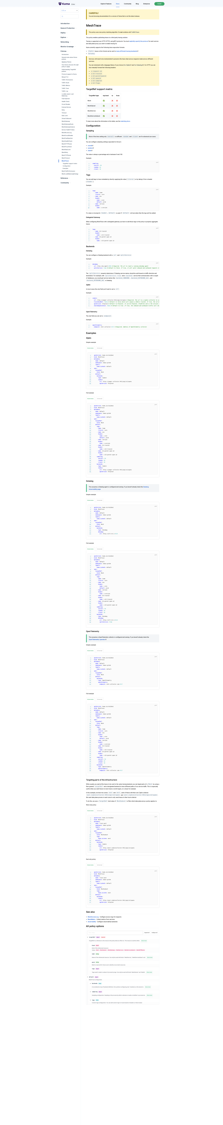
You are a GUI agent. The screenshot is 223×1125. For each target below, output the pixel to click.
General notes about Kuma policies (69, 58)
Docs (117, 4)
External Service (66, 107)
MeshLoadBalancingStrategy (70, 174)
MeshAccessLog (67, 132)
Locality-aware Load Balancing (68, 95)
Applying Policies (66, 62)
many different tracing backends (126, 51)
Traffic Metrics (66, 85)
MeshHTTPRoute (67, 144)
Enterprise (146, 4)
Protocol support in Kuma (69, 74)
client (89, 150)
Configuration (66, 166)
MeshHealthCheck (67, 141)
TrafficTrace (135, 32)
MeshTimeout (66, 158)
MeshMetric (91, 919)
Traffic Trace (65, 88)
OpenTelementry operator (97, 639)
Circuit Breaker (66, 104)
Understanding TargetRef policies (69, 70)
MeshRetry (65, 152)
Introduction (65, 54)
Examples (65, 168)
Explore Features (106, 4)
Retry (63, 110)
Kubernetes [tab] (90, 348)
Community (127, 4)
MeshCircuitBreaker (67, 135)
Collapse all (154, 932)
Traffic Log (65, 91)
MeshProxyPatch (67, 146)
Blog (137, 4)
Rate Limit (65, 115)
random (90, 148)
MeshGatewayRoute (67, 124)
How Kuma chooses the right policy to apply (70, 65)
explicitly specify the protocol (138, 41)
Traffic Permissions (67, 80)
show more (144, 940)
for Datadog (138, 65)
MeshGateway (66, 121)
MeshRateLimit (66, 149)
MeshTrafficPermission (68, 171)
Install (159, 4)
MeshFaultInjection (67, 138)
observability (92, 922)
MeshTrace (65, 161)
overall (90, 145)
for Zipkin (127, 65)
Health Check (65, 101)
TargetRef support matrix (70, 163)
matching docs (125, 121)
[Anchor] (84, 25)
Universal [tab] (99, 348)
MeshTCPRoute (66, 155)
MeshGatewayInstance (68, 127)
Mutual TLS (65, 77)
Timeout (64, 113)
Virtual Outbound (66, 118)
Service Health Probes (68, 130)
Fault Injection (66, 98)
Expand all (146, 932)
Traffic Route (65, 82)
